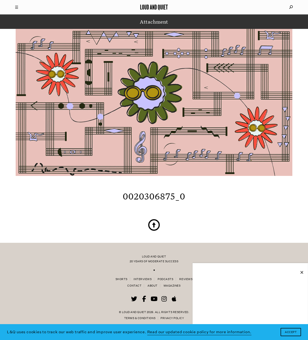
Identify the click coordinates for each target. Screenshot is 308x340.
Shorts (122, 279)
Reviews (185, 279)
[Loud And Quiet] (154, 7)
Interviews (143, 279)
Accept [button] (291, 332)
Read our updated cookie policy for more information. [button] (199, 332)
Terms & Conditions (139, 318)
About (153, 286)
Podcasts (165, 279)
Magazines (172, 286)
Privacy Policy (172, 318)
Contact (134, 286)
